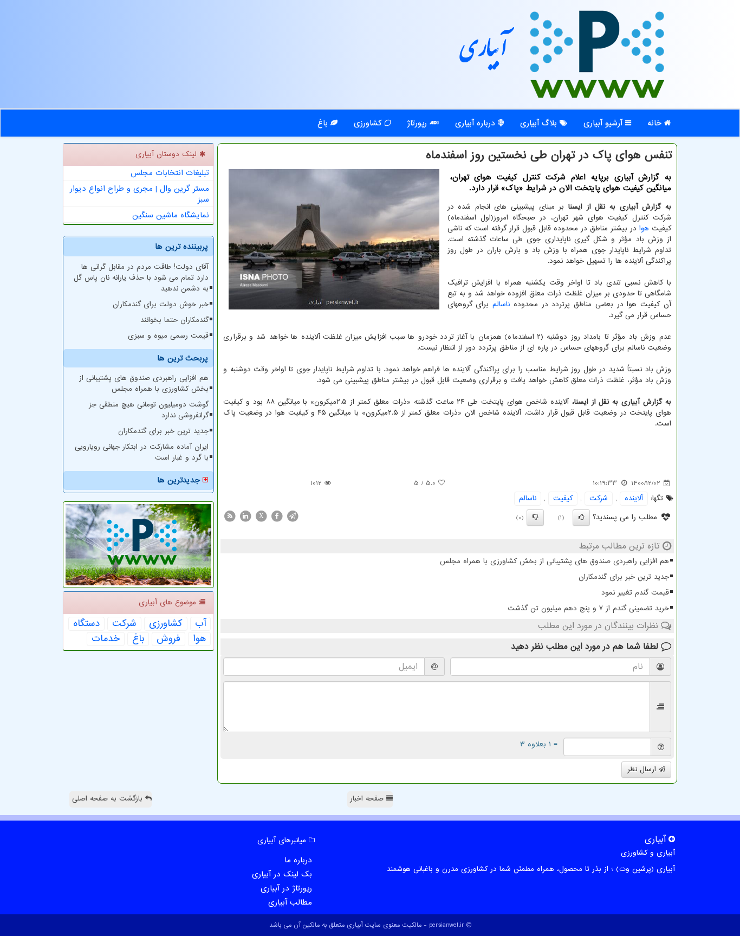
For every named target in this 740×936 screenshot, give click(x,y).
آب (200, 624)
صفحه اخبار (368, 798)
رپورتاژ (418, 123)
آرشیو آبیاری (604, 123)
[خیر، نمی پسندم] (535, 517)
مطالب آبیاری (290, 902)
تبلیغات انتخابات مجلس (170, 173)
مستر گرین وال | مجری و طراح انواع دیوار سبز (139, 194)
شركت (598, 498)
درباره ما (298, 860)
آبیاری (484, 52)
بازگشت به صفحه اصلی (108, 798)
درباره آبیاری (476, 123)
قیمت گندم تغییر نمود (635, 593)
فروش (168, 639)
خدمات (106, 639)
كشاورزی (166, 624)
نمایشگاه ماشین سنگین (170, 215)
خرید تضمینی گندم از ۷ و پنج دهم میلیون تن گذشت (588, 608)
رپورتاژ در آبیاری (286, 888)
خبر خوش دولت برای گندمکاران (161, 304)
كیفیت (563, 498)
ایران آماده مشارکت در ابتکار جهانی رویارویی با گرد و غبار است (142, 452)
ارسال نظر (643, 769)
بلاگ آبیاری (540, 123)
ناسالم (501, 304)
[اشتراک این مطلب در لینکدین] (245, 516)
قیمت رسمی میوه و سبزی (168, 336)
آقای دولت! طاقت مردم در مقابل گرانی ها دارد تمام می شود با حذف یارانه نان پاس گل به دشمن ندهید (141, 278)
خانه (655, 123)
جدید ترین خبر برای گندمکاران (624, 577)
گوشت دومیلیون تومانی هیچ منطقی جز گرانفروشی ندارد (149, 410)
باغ (323, 123)
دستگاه (86, 624)
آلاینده (634, 498)
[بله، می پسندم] (581, 517)
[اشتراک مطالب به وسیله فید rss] (229, 516)
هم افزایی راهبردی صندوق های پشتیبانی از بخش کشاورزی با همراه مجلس (554, 561)
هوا (644, 228)
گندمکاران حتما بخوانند (174, 320)
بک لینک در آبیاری (282, 874)
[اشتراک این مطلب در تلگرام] (292, 516)
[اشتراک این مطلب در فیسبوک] (276, 516)
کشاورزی (369, 123)
